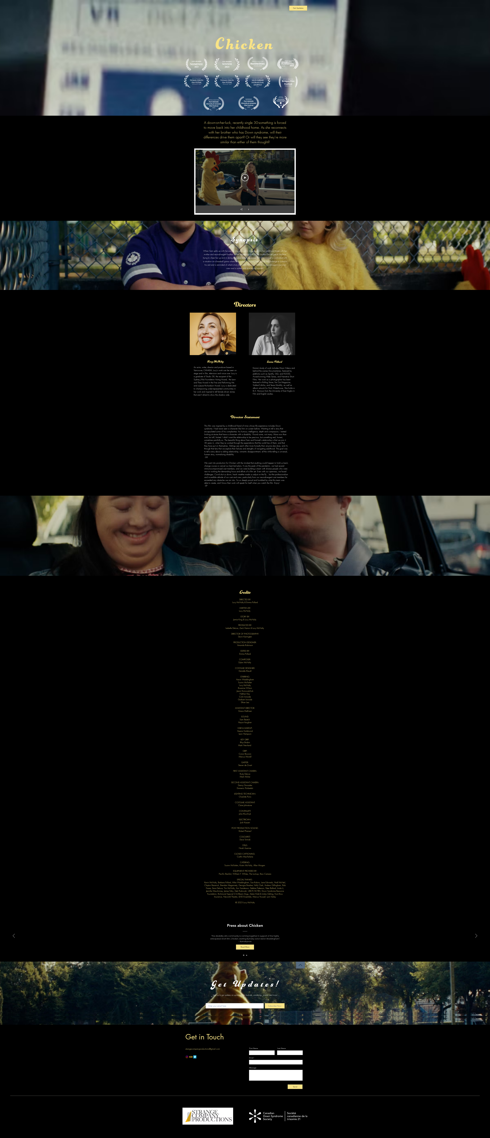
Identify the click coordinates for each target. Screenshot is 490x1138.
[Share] (241, 209)
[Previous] (14, 936)
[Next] (476, 936)
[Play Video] (245, 177)
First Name (253, 1048)
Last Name (281, 1048)
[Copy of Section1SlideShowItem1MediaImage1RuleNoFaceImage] (246, 955)
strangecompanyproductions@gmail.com (202, 1048)
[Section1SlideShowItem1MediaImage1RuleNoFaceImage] (243, 955)
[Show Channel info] (248, 209)
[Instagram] (186, 1056)
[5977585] (190, 1056)
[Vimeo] (194, 1056)
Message (252, 1068)
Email (251, 1058)
